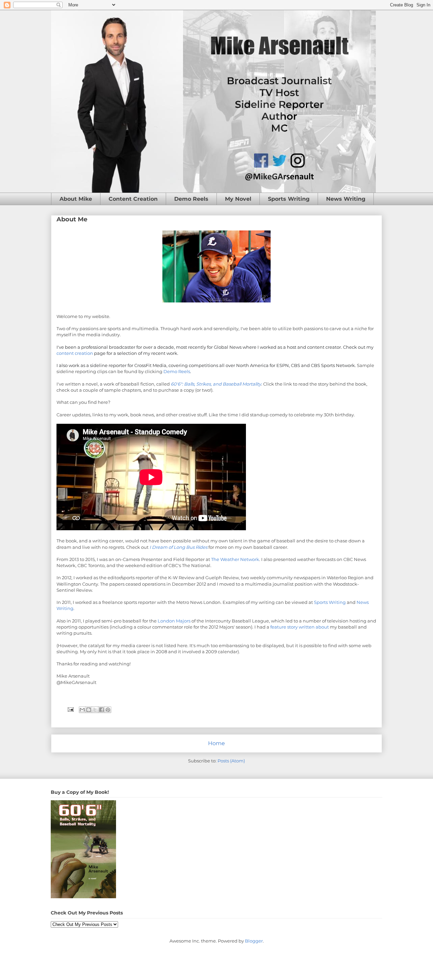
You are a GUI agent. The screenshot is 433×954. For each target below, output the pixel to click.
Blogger (254, 941)
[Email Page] (70, 709)
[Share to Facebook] (101, 709)
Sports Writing (289, 199)
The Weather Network (235, 559)
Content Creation (133, 199)
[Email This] (82, 709)
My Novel (238, 199)
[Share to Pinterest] (108, 709)
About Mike (76, 199)
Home (216, 743)
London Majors (174, 620)
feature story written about (300, 627)
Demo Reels (191, 199)
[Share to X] (95, 709)
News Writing (345, 199)
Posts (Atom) (231, 760)
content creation (74, 353)
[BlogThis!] (88, 709)
